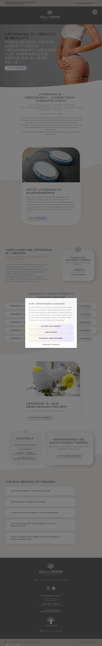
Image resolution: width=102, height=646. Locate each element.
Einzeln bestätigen (51, 338)
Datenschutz (46, 344)
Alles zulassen (51, 326)
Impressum (56, 344)
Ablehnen (51, 332)
